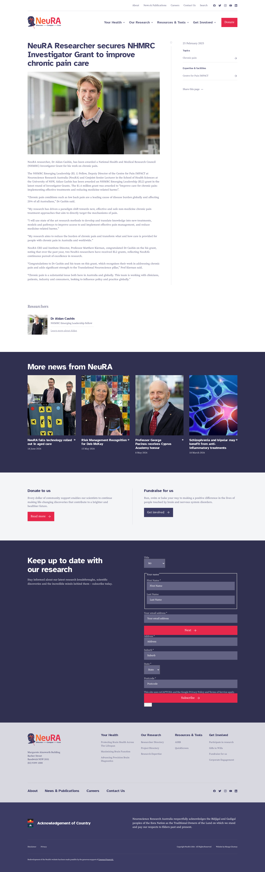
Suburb (149, 650)
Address (149, 636)
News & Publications (62, 791)
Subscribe (188, 698)
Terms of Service (218, 692)
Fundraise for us (218, 753)
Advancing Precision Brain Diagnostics (115, 759)
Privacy (44, 847)
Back (148, 704)
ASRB (178, 742)
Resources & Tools (188, 735)
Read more (38, 516)
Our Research (151, 735)
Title (146, 557)
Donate (229, 22)
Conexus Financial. (106, 859)
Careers (93, 791)
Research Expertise (151, 753)
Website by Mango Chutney (226, 847)
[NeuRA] (44, 22)
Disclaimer (32, 847)
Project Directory (150, 748)
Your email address (155, 613)
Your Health (109, 735)
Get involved (155, 512)
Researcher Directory (152, 742)
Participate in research (221, 742)
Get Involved (218, 735)
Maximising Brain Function (115, 751)
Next (188, 630)
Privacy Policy (196, 692)
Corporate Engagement (221, 759)
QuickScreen (182, 748)
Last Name (153, 594)
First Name (154, 580)
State (147, 664)
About (33, 791)
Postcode (150, 678)
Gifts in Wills (216, 748)
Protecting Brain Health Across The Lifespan (117, 744)
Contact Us (116, 791)
